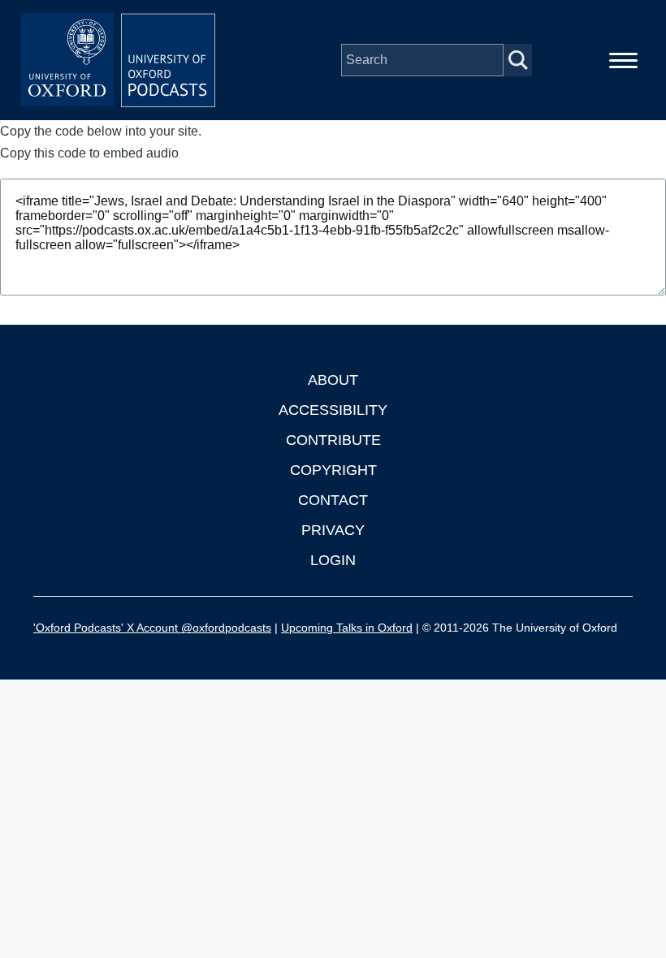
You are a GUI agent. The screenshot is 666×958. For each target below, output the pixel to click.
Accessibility (333, 410)
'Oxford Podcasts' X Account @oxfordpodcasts (152, 627)
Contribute (333, 440)
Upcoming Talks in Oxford (347, 627)
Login (333, 560)
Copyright (333, 470)
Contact (333, 500)
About (333, 380)
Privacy (333, 530)
